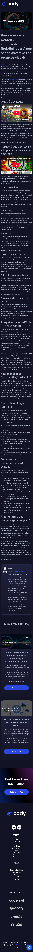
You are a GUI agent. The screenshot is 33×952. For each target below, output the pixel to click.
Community (16, 855)
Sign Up (16, 879)
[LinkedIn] (6, 572)
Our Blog (17, 852)
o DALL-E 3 (14, 79)
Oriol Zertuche (15, 571)
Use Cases (16, 841)
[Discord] (19, 827)
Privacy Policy (16, 872)
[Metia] (17, 916)
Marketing (16, 857)
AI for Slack (16, 844)
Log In (16, 876)
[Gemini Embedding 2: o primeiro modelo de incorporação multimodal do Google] (16, 641)
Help (16, 839)
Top (31, 950)
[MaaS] (17, 925)
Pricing (16, 874)
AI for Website (16, 848)
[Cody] (17, 908)
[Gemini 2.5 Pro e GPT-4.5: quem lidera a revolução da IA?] (16, 708)
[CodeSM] (17, 900)
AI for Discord (16, 846)
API (16, 850)
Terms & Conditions (16, 870)
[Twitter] (4, 572)
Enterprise (16, 868)
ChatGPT (5, 64)
